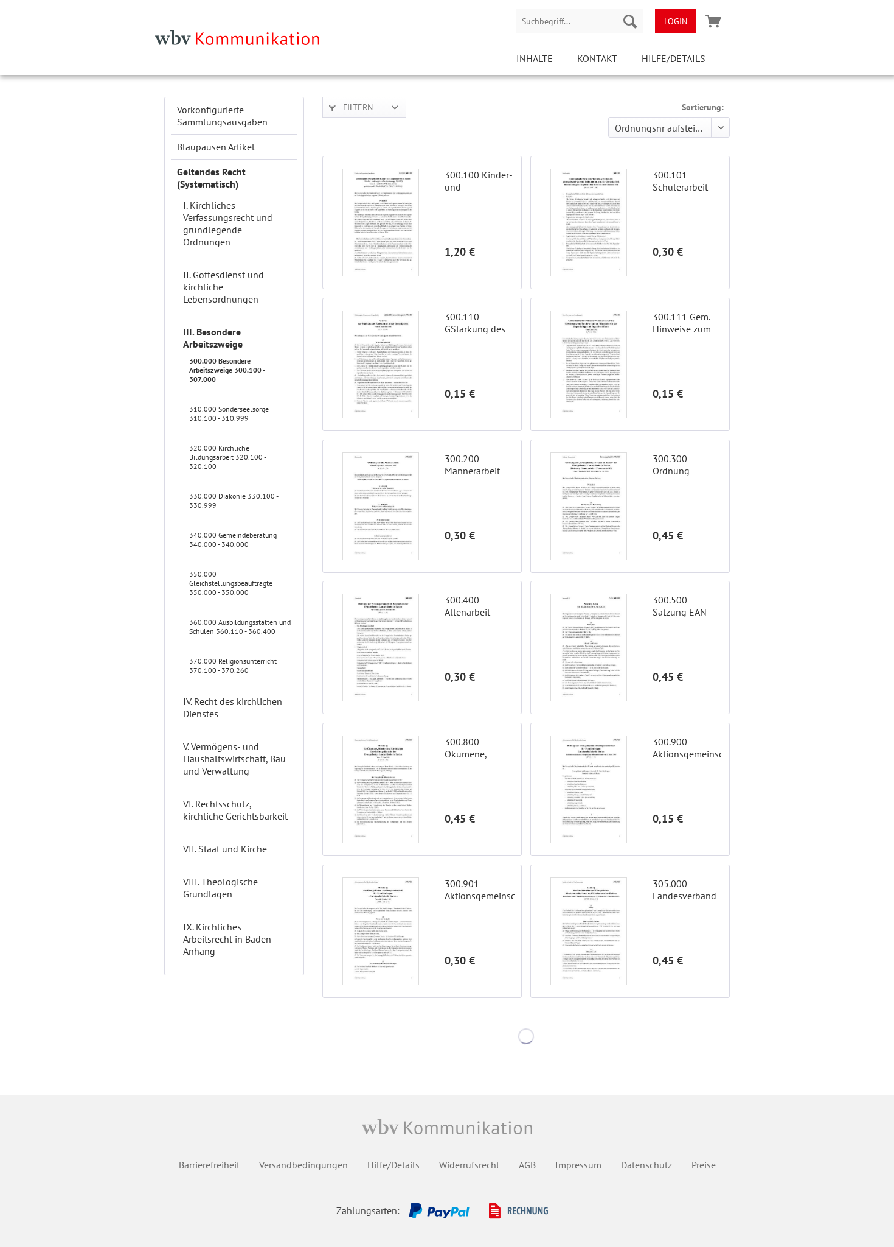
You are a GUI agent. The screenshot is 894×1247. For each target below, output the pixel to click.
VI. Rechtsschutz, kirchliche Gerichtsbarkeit (235, 810)
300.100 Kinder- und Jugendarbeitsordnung (480, 181)
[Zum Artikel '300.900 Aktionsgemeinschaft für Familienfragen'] (588, 789)
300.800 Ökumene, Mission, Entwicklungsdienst (480, 748)
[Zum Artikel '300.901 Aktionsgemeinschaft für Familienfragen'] (380, 931)
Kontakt (597, 58)
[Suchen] (630, 21)
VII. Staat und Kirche (225, 849)
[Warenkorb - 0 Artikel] (713, 21)
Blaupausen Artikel (216, 147)
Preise (703, 1165)
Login (675, 21)
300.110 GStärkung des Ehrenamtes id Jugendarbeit (475, 323)
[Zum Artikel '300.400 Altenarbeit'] (380, 647)
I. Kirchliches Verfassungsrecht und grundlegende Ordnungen (227, 223)
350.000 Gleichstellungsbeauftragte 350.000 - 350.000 (230, 583)
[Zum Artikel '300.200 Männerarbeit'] (380, 506)
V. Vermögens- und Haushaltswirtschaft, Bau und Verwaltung (234, 758)
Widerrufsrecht (469, 1165)
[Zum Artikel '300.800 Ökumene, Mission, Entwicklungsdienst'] (380, 789)
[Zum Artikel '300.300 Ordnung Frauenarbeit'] (588, 506)
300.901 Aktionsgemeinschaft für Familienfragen (480, 889)
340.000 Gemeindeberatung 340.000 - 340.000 (233, 539)
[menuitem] (579, 21)
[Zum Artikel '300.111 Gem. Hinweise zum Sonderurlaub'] (588, 364)
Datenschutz (646, 1165)
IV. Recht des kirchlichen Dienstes (232, 707)
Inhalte (534, 58)
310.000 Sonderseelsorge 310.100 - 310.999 (229, 413)
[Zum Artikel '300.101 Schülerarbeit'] (588, 222)
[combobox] (579, 21)
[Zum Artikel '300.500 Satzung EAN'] (588, 647)
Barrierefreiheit (209, 1165)
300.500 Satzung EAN (680, 606)
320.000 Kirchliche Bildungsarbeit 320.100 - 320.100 (227, 457)
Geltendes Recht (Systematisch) (211, 178)
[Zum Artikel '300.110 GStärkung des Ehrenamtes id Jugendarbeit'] (380, 364)
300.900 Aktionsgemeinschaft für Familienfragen (688, 748)
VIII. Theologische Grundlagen (220, 888)
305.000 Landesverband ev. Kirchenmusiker (685, 889)
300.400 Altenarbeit (467, 606)
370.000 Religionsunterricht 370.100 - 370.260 (233, 665)
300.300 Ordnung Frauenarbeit (679, 464)
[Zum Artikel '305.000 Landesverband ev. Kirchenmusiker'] (588, 931)
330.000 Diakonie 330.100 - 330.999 (233, 500)
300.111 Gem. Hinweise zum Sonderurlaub (682, 323)
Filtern (357, 107)
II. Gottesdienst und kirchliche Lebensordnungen (223, 287)
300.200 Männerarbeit (472, 464)
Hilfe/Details (673, 58)
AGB (527, 1165)
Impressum (578, 1165)
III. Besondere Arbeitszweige (213, 338)
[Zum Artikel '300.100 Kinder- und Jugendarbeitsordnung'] (380, 222)
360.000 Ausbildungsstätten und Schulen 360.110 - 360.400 (240, 626)
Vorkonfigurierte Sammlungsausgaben (222, 116)
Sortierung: (703, 107)
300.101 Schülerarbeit (680, 181)
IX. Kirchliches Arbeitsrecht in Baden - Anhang (229, 939)
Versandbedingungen (303, 1165)
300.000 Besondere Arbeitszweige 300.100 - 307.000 (227, 370)
